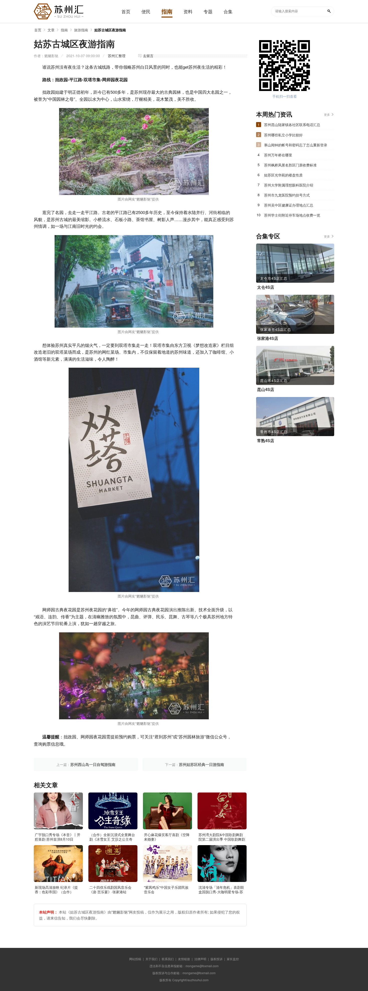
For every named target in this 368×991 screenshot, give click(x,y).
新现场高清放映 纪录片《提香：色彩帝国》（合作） (56, 889)
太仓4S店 (265, 287)
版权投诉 (217, 959)
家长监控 (233, 959)
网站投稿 (135, 959)
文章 (51, 30)
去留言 (148, 55)
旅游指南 (81, 30)
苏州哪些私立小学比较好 (283, 134)
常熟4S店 (265, 440)
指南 (64, 30)
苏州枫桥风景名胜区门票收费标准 (290, 164)
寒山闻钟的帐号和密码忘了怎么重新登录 (295, 144)
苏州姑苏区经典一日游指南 (201, 764)
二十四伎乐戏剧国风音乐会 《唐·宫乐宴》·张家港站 (110, 889)
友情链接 (184, 959)
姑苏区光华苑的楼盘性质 (283, 174)
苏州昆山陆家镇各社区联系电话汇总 (292, 124)
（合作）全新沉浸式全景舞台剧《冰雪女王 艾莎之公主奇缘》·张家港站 (112, 839)
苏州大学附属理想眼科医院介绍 (288, 184)
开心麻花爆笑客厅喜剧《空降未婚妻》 (167, 837)
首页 (37, 30)
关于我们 (151, 959)
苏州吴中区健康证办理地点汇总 (288, 205)
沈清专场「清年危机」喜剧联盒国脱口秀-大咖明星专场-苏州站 (221, 892)
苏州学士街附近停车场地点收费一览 (292, 215)
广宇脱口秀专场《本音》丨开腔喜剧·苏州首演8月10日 (57, 837)
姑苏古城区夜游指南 (110, 30)
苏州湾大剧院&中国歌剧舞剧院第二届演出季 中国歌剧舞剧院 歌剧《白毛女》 (222, 839)
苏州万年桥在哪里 (278, 154)
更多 (327, 114)
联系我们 (168, 959)
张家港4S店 (267, 338)
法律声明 (200, 959)
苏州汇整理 (116, 55)
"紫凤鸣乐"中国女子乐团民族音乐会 (166, 889)
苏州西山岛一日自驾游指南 (92, 764)
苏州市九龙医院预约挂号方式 (287, 194)
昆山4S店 (265, 389)
